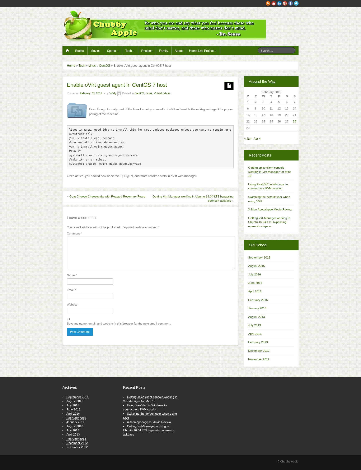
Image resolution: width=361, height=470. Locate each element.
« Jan (247, 138)
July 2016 (254, 274)
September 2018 (259, 257)
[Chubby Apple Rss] (268, 3)
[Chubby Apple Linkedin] (279, 3)
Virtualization (162, 93)
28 (294, 121)
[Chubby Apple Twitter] (296, 3)
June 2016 (255, 282)
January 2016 (257, 308)
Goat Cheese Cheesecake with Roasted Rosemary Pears (107, 196)
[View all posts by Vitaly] (119, 93)
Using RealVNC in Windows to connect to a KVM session (268, 186)
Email (71, 290)
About (179, 50)
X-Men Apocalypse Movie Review (270, 209)
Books (79, 50)
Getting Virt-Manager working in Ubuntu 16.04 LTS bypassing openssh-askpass (269, 222)
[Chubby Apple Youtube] (273, 3)
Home (71, 65)
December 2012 (258, 350)
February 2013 (258, 342)
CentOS (104, 65)
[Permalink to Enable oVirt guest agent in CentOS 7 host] (77, 109)
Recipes (147, 50)
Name (72, 275)
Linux (92, 65)
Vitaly (112, 93)
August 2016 (256, 265)
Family (163, 50)
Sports (112, 50)
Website (72, 304)
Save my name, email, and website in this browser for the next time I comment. (119, 323)
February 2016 (258, 300)
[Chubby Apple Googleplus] (285, 3)
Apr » (257, 138)
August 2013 (256, 316)
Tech (129, 50)
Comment (74, 233)
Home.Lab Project (202, 50)
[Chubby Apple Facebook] (290, 3)
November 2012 (258, 359)
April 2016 (255, 291)
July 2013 (254, 325)
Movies (95, 50)
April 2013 (255, 333)
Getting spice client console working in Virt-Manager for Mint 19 (269, 171)
